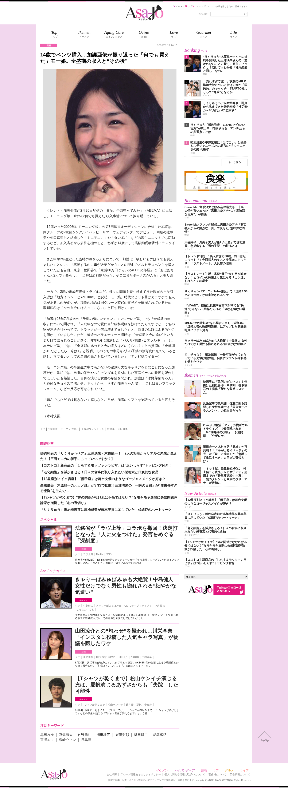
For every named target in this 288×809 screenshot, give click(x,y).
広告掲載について (240, 774)
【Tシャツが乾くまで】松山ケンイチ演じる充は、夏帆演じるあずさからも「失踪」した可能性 (127, 684)
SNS (109, 554)
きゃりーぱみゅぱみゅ (108, 605)
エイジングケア (184, 770)
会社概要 (112, 774)
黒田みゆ (47, 735)
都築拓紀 (159, 735)
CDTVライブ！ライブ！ (138, 605)
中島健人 (88, 605)
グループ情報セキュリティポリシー (140, 774)
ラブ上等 (88, 554)
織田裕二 (141, 735)
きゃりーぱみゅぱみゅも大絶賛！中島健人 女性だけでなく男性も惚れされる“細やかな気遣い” (125, 585)
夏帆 (138, 704)
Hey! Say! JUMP (105, 657)
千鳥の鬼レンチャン (92, 429)
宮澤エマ (47, 740)
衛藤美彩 (122, 735)
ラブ (216, 770)
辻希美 (111, 429)
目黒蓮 (86, 740)
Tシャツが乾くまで (94, 704)
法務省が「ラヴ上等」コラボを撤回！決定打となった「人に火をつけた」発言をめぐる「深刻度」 (126, 534)
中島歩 (148, 704)
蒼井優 (129, 704)
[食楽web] (216, 190)
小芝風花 (160, 605)
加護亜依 (53, 429)
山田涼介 (123, 657)
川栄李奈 (88, 657)
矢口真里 (123, 429)
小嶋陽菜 (147, 657)
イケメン (83, 600)
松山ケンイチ (115, 704)
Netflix (99, 554)
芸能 (83, 549)
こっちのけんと (85, 609)
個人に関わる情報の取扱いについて (184, 774)
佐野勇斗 (84, 735)
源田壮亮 (103, 735)
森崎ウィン (67, 740)
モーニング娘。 (69, 429)
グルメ (229, 770)
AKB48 (135, 657)
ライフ (244, 770)
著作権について (217, 774)
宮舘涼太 (66, 735)
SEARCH (203, 14)
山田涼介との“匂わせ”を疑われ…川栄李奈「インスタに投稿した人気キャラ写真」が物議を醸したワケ (127, 637)
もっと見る (234, 162)
